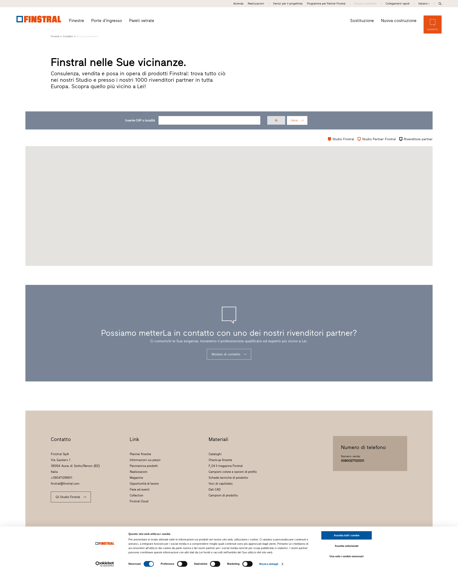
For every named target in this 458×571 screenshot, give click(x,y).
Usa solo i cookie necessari (347, 556)
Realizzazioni (256, 3)
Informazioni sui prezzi (145, 460)
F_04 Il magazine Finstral (226, 466)
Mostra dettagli (268, 563)
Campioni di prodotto (223, 495)
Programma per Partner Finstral (326, 3)
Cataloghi (215, 454)
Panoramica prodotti (144, 466)
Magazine (136, 477)
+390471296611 (61, 477)
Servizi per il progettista (288, 3)
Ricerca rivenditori (365, 3)
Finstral (55, 36)
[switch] (182, 564)
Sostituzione (362, 20)
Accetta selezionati (346, 545)
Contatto (68, 36)
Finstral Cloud (139, 501)
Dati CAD (215, 489)
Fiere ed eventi (140, 489)
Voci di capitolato (221, 483)
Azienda (238, 3)
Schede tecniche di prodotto (228, 477)
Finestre (76, 20)
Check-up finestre (220, 460)
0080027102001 (352, 461)
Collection (136, 495)
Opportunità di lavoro (144, 483)
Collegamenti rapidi (398, 3)
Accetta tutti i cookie (346, 535)
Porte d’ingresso (106, 20)
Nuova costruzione (398, 20)
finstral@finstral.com (65, 483)
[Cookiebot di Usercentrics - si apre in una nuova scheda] (104, 564)
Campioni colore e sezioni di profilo (233, 472)
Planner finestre (140, 454)
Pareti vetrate (141, 20)
